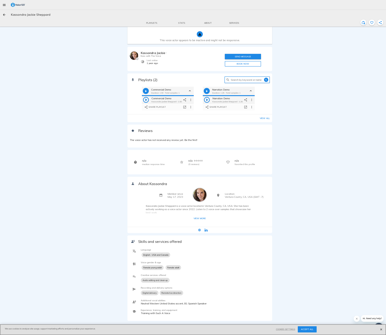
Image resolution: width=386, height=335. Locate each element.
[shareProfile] (380, 22)
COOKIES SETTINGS (285, 329)
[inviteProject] (363, 22)
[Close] (381, 329)
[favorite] (372, 22)
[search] (228, 80)
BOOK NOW (243, 63)
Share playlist (157, 107)
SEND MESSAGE (243, 56)
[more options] (191, 100)
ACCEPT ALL (307, 329)
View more (200, 218)
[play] (145, 99)
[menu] (4, 5)
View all (265, 118)
